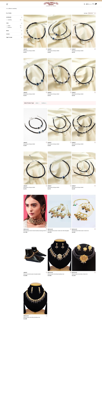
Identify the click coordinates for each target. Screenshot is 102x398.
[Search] (88, 4)
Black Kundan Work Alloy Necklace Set (56, 274)
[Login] (90, 4)
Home (7, 8)
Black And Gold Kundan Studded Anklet (32, 274)
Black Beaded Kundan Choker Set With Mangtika (58, 230)
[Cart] (95, 4)
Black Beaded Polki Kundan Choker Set (80, 230)
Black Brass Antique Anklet (29, 50)
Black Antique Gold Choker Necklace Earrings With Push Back (35, 230)
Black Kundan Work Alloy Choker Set (80, 274)
